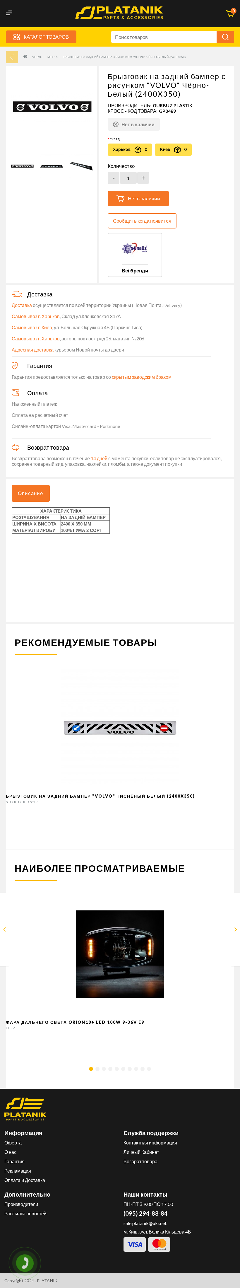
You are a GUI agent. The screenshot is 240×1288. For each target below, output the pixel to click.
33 (12, 57)
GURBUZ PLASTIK (173, 105)
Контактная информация (150, 1142)
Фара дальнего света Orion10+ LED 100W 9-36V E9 (75, 1022)
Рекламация (17, 1170)
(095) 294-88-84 (146, 1213)
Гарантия (14, 1161)
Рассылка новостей (25, 1213)
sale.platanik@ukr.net (145, 1223)
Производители (21, 1204)
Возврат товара (140, 1161)
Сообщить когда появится (142, 221)
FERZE (12, 1028)
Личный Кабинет (141, 1152)
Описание (30, 493)
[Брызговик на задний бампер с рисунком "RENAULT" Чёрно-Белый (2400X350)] (4, 930)
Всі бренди (135, 270)
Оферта (13, 1142)
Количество (121, 166)
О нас (10, 1152)
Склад (115, 139)
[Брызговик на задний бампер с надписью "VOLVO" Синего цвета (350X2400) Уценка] (235, 930)
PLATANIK (47, 1280)
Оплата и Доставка (24, 1180)
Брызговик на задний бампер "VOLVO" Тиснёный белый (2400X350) (100, 796)
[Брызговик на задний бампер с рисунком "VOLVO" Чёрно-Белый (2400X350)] (22, 166)
